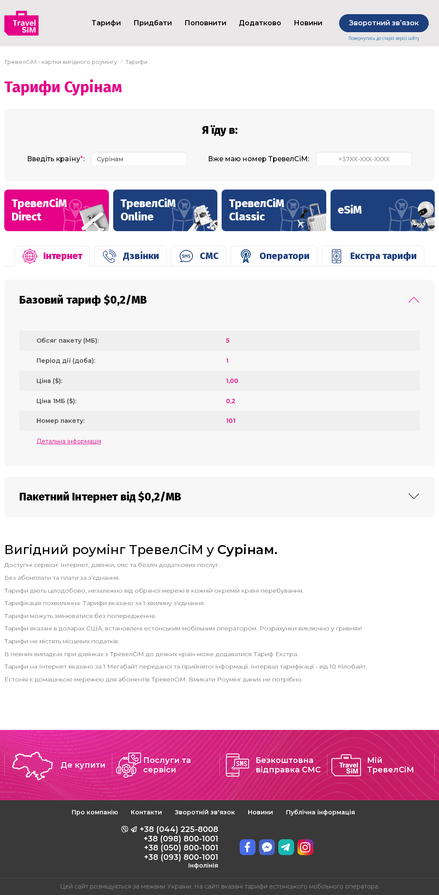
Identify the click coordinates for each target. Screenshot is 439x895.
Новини (308, 23)
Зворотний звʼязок (384, 23)
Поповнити (205, 23)
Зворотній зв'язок (205, 812)
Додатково (260, 23)
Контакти (146, 812)
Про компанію (95, 812)
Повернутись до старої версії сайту (384, 38)
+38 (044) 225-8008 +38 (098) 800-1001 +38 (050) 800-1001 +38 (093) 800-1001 (179, 847)
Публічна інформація (320, 812)
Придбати (152, 23)
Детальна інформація (68, 441)
